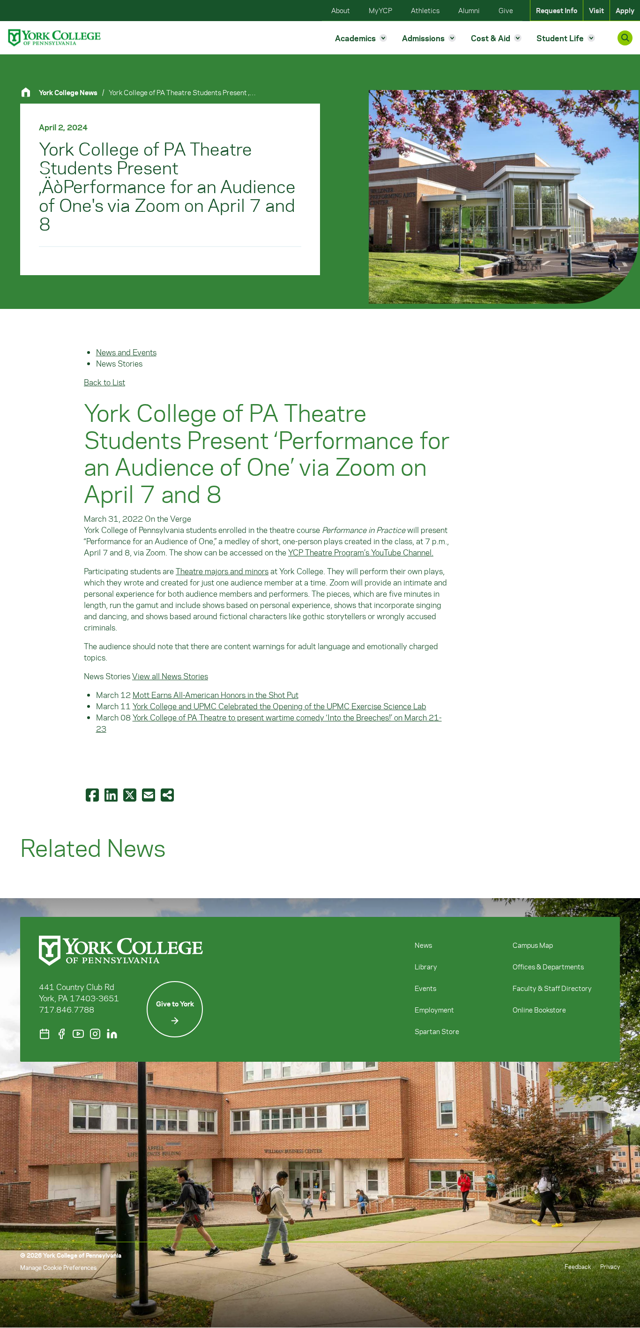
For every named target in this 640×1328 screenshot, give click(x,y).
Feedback (578, 1266)
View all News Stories (170, 676)
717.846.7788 (66, 1009)
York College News (68, 92)
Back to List (104, 382)
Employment (434, 1009)
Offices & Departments (548, 966)
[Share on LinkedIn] (112, 795)
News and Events (126, 352)
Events (425, 988)
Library (426, 966)
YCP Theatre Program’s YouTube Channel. (360, 552)
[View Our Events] (44, 1034)
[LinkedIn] (112, 1034)
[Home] (29, 92)
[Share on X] (130, 795)
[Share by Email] (149, 795)
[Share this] (168, 795)
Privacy (610, 1266)
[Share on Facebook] (93, 795)
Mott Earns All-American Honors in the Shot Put (215, 695)
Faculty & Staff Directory (552, 988)
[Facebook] (61, 1034)
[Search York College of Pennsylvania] (625, 37)
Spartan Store (437, 1031)
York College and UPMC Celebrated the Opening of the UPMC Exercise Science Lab (279, 706)
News (423, 945)
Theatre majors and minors (222, 571)
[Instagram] (95, 1034)
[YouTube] (78, 1034)
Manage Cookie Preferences (58, 1267)
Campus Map (533, 945)
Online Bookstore (539, 1009)
